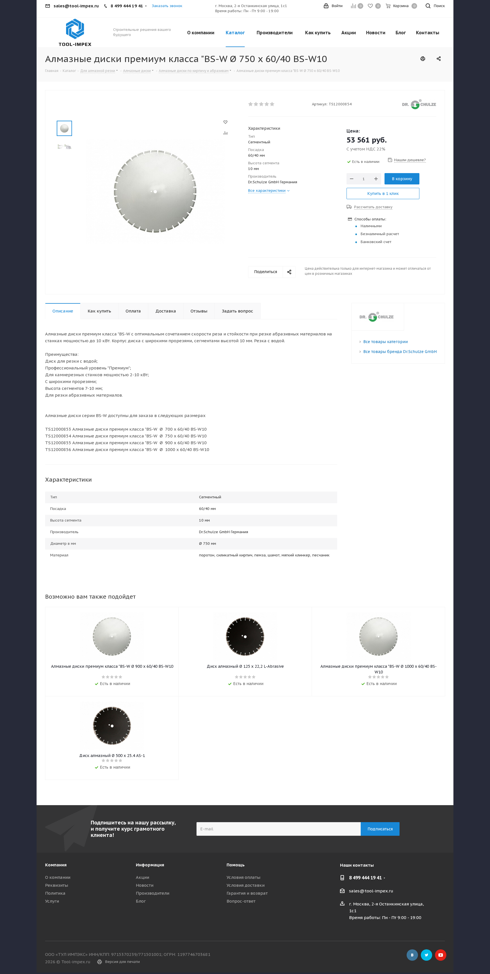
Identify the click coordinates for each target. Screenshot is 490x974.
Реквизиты (56, 885)
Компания (56, 864)
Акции (142, 877)
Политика (55, 893)
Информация (150, 864)
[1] (251, 104)
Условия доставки (246, 885)
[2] (256, 104)
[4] (267, 104)
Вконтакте (412, 955)
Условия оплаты (243, 877)
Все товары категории (385, 341)
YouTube (440, 955)
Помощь (236, 864)
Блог (141, 901)
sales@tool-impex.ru (371, 891)
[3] (261, 104)
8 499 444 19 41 (365, 878)
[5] (272, 104)
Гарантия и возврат (247, 893)
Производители (152, 893)
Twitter (426, 955)
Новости (144, 885)
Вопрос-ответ (241, 901)
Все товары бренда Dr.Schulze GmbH (400, 351)
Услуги (52, 901)
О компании (57, 877)
